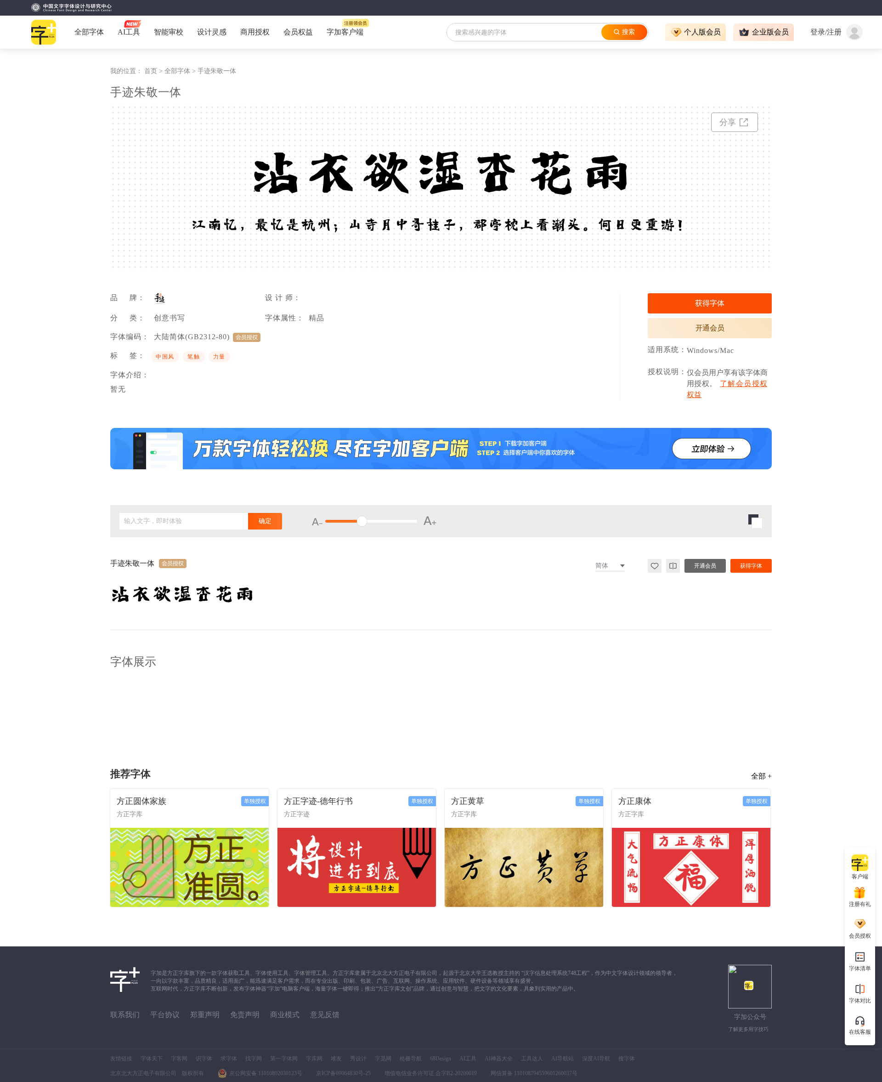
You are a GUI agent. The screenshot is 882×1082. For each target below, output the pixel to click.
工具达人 (532, 1058)
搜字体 (626, 1058)
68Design (440, 1058)
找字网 (253, 1058)
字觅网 (383, 1058)
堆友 (336, 1058)
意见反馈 (324, 1015)
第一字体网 (284, 1058)
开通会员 (709, 328)
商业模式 (285, 1015)
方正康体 (634, 801)
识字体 (204, 1058)
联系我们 (125, 1015)
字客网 (179, 1058)
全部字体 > (181, 71)
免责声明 (245, 1015)
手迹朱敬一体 (217, 71)
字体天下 (152, 1058)
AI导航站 (562, 1058)
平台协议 (165, 1015)
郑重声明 (205, 1015)
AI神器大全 (499, 1058)
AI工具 (467, 1058)
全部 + (761, 776)
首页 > (154, 71)
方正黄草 (467, 801)
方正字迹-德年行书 (318, 801)
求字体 (228, 1058)
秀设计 (358, 1058)
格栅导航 (411, 1058)
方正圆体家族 (141, 801)
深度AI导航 (596, 1058)
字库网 (314, 1058)
